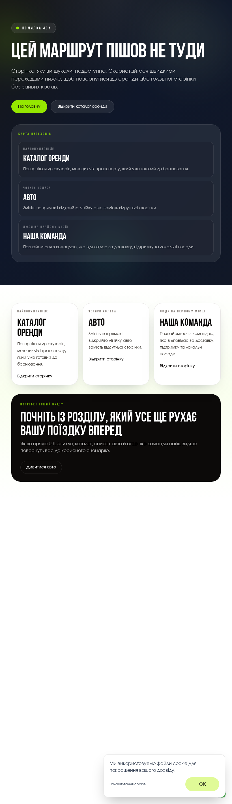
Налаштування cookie (127, 784)
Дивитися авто (41, 467)
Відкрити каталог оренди (82, 107)
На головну (29, 107)
